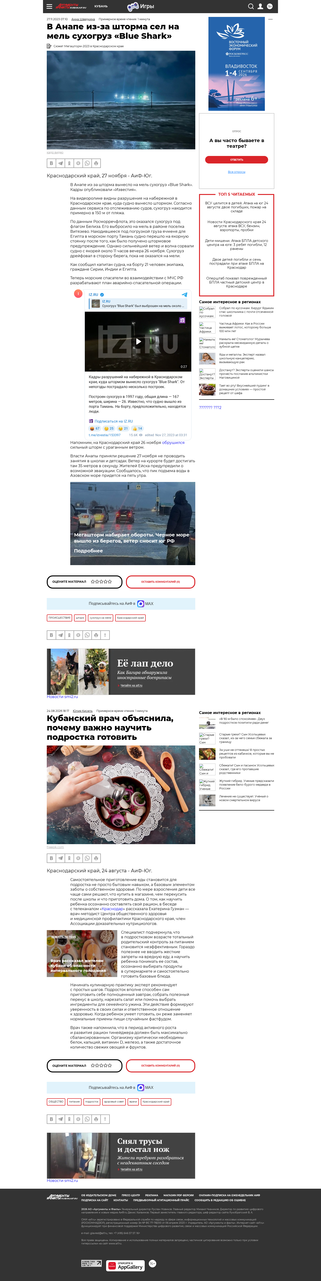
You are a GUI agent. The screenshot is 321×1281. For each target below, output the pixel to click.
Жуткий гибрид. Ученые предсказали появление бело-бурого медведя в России (246, 784)
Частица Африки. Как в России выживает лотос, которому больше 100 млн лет (245, 327)
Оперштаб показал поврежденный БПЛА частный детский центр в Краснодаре (236, 282)
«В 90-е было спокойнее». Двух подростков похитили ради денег (244, 720)
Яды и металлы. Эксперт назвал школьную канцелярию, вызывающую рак (242, 358)
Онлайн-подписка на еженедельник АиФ (229, 1195)
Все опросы (236, 172)
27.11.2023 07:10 (57, 19)
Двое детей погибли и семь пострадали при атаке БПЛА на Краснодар (236, 264)
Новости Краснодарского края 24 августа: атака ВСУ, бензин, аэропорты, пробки (236, 226)
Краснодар (112, 909)
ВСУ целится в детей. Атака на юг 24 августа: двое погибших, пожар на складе (236, 207)
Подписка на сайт (94, 1200)
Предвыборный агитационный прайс (161, 1200)
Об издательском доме (98, 1195)
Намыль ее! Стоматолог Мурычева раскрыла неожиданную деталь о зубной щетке (244, 342)
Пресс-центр (131, 1195)
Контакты (121, 1200)
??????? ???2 (210, 407)
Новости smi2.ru (62, 697)
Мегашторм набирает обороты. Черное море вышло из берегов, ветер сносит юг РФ (131, 538)
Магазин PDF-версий (179, 1195)
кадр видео (55, 152)
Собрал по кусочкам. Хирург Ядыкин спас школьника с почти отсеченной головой (246, 311)
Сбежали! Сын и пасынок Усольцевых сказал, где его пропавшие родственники (246, 769)
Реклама (151, 1195)
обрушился (173, 442)
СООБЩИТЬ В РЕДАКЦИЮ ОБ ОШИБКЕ (220, 1200)
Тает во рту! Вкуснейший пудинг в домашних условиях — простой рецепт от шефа (244, 389)
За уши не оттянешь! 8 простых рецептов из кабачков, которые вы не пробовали (246, 753)
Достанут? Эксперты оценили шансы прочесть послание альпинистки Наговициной (246, 373)
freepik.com (55, 847)
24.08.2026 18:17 (58, 711)
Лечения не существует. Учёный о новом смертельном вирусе (243, 798)
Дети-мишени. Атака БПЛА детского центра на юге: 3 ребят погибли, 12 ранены (236, 245)
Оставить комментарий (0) (160, 581)
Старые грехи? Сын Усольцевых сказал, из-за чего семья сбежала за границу (245, 738)
